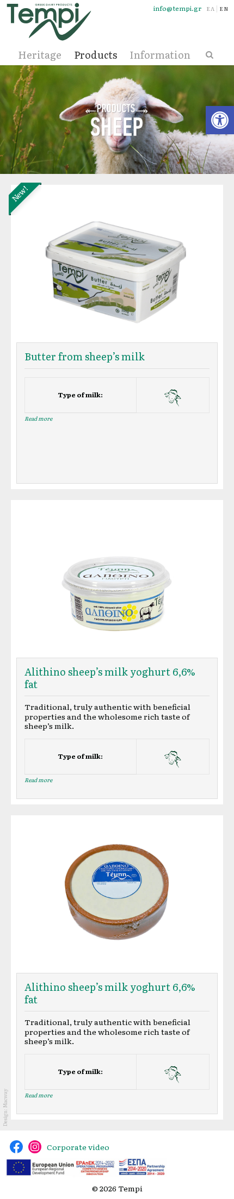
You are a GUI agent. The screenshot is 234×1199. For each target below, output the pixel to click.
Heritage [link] (39, 54)
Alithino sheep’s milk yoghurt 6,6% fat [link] (109, 677)
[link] (220, 120)
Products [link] (95, 54)
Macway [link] (5, 1098)
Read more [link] (38, 418)
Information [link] (160, 54)
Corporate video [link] (78, 1146)
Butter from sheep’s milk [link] (84, 356)
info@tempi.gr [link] (177, 8)
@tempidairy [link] (16, 1146)
